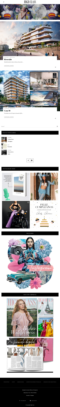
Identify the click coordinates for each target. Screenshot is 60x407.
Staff (13, 381)
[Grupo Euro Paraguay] (4, 139)
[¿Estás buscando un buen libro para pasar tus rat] (16, 186)
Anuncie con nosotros (50, 381)
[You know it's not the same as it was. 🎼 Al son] (16, 215)
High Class (13, 57)
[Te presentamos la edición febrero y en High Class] (44, 186)
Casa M (7, 111)
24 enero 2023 (6, 108)
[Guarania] (4, 146)
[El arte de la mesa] (4, 152)
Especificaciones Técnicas (33, 381)
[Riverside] (30, 40)
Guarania (10, 146)
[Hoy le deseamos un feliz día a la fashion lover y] (44, 215)
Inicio (4, 12)
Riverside (8, 59)
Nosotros (6, 381)
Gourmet (9, 137)
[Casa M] (30, 90)
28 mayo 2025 (6, 57)
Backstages (21, 381)
